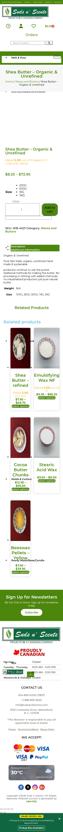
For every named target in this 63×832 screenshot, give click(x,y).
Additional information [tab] (25, 249)
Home (9, 81)
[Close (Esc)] (11, 809)
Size (8, 192)
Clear (16, 201)
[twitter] (28, 787)
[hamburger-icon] (57, 57)
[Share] (8, 809)
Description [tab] (17, 246)
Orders (32, 35)
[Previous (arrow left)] (1, 812)
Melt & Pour (18, 57)
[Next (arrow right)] (5, 812)
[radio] (23, 185)
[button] (31, 612)
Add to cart (49, 209)
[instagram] (35, 787)
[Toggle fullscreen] (5, 809)
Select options (20, 406)
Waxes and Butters (27, 81)
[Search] (49, 43)
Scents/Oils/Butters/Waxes (28, 91)
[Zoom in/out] (1, 809)
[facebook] (21, 787)
